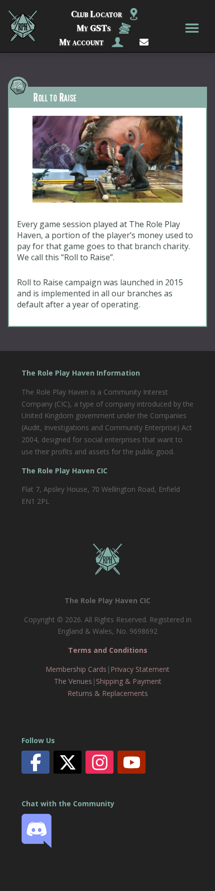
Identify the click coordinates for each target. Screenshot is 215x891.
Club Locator (96, 14)
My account (82, 42)
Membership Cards (76, 669)
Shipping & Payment (129, 681)
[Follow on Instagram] (99, 762)
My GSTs (94, 28)
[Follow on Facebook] (35, 762)
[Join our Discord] (37, 845)
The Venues (73, 681)
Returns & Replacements (108, 693)
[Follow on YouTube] (131, 762)
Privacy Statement (140, 669)
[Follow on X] (67, 762)
